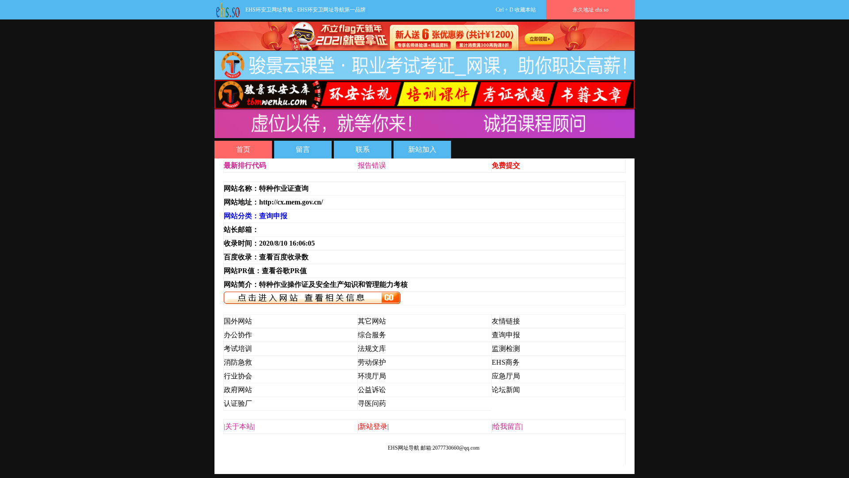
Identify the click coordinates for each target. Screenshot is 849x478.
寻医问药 (372, 403)
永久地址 (590, 10)
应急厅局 (506, 376)
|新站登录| (373, 426)
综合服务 (372, 335)
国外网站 (238, 321)
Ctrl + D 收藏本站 (451, 10)
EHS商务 (506, 362)
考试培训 (238, 348)
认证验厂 (238, 403)
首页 (243, 149)
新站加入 (422, 149)
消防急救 (238, 362)
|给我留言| (507, 426)
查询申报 (506, 335)
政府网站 (238, 389)
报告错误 (372, 165)
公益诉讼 (372, 389)
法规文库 (372, 348)
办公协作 (238, 335)
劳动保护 (372, 362)
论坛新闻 (506, 389)
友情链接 (506, 321)
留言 (303, 149)
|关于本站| (239, 426)
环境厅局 (372, 376)
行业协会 (238, 376)
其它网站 (372, 321)
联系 (363, 149)
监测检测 (506, 348)
